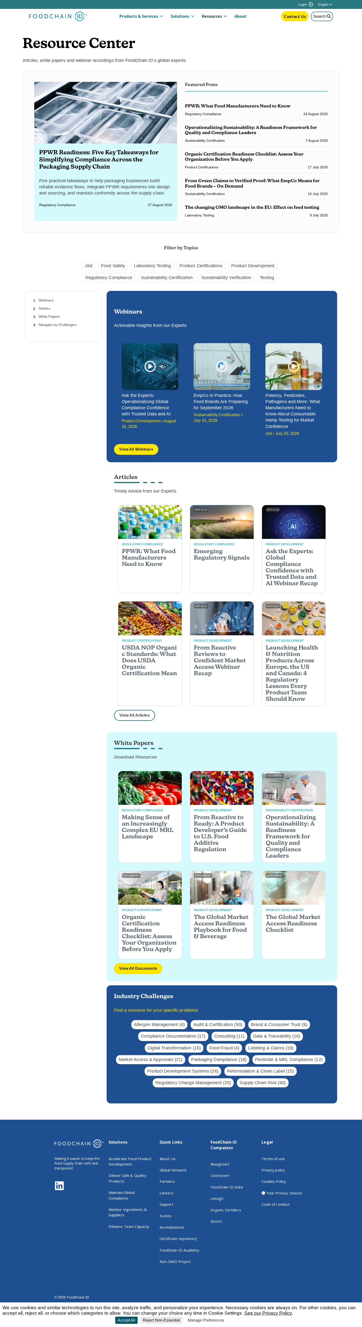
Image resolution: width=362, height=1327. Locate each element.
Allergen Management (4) (159, 1024)
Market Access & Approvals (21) (151, 1059)
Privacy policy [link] (238, 1320)
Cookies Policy (274, 1181)
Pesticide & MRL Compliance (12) (289, 1059)
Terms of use (273, 1158)
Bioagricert (220, 1164)
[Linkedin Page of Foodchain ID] (59, 1189)
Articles (44, 308)
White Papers (49, 316)
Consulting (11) (229, 1036)
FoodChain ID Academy (179, 1250)
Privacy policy (273, 1170)
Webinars (46, 300)
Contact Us (295, 16)
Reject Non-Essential (161, 1320)
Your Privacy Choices (283, 1192)
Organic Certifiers (226, 1209)
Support (166, 1204)
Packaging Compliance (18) (219, 1059)
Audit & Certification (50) (217, 1024)
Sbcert (216, 1221)
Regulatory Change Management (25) (193, 1082)
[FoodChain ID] (58, 20)
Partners (167, 1181)
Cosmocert (220, 1175)
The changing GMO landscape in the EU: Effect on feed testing (252, 207)
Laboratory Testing (152, 265)
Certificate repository (178, 1238)
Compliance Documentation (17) (173, 1036)
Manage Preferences (206, 1320)
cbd (88, 265)
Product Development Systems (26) (182, 1071)
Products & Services (138, 16)
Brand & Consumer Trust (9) (279, 1024)
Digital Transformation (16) (174, 1047)
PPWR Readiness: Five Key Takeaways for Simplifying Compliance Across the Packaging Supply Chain (98, 159)
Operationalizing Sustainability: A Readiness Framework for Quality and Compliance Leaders (251, 130)
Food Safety (113, 265)
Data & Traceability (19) (276, 1036)
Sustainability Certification (167, 277)
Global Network (173, 1170)
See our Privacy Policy (268, 1313)
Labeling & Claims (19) (271, 1047)
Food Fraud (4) (224, 1047)
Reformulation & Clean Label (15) (260, 1071)
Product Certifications (201, 265)
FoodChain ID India (227, 1187)
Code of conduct (276, 1204)
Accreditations (172, 1227)
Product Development (253, 265)
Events (166, 1215)
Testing (267, 277)
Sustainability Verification (226, 277)
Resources (212, 16)
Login (302, 4)
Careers (166, 1192)
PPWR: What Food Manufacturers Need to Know (238, 105)
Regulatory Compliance (108, 277)
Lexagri (217, 1198)
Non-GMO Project (175, 1261)
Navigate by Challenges (57, 325)
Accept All (126, 1320)
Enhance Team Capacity (129, 1226)
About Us (168, 1158)
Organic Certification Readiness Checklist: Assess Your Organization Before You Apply (244, 156)
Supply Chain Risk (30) (263, 1082)
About (240, 16)
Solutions (180, 16)
